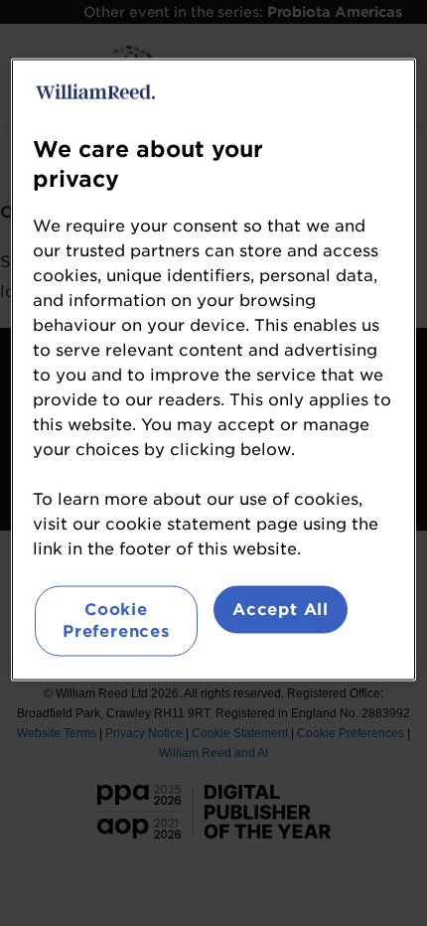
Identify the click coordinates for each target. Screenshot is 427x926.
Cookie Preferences (116, 619)
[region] (214, 369)
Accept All (280, 608)
